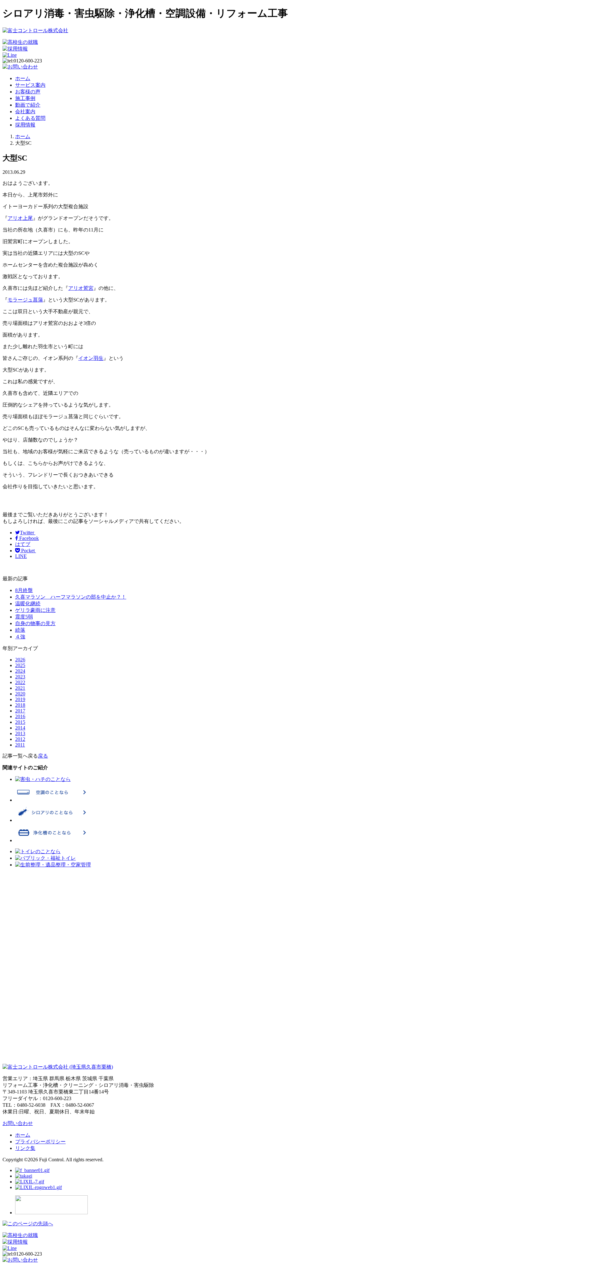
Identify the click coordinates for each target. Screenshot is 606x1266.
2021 (20, 688)
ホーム (22, 78)
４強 (20, 636)
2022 (20, 682)
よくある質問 (30, 118)
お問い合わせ (18, 1123)
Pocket (28, 550)
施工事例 (25, 98)
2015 (20, 722)
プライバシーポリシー (40, 1141)
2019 (20, 699)
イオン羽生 (91, 358)
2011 (20, 744)
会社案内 (25, 111)
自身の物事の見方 (35, 623)
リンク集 (25, 1148)
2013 (20, 733)
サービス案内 (30, 85)
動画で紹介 (27, 105)
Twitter (27, 532)
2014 (20, 727)
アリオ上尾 (20, 218)
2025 (20, 665)
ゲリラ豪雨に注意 (35, 610)
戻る (43, 756)
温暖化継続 (27, 603)
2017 (20, 710)
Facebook (28, 538)
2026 (20, 659)
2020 (20, 693)
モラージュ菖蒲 (25, 299)
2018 (20, 705)
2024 (20, 671)
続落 (20, 630)
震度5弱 (24, 616)
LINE (21, 556)
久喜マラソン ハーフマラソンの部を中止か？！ (70, 597)
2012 (20, 739)
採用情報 (25, 124)
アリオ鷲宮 (80, 288)
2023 (20, 676)
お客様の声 (27, 91)
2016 (20, 716)
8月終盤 (24, 590)
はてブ (22, 544)
